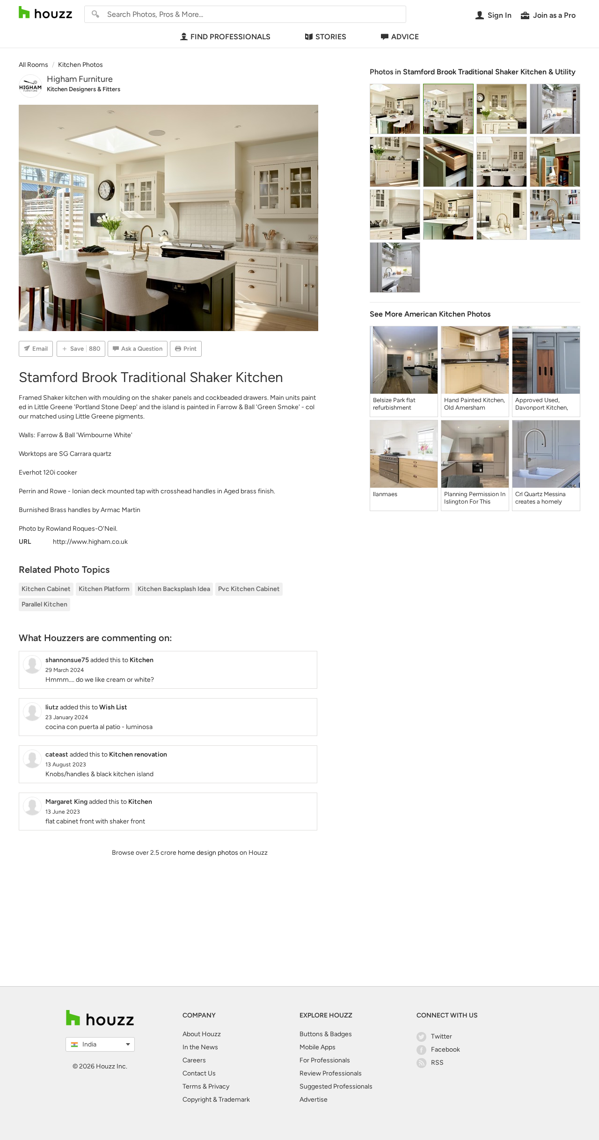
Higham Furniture (80, 79)
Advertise (314, 1100)
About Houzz (202, 1034)
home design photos (208, 853)
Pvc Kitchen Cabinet (249, 589)
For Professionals (325, 1060)
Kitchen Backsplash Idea (174, 589)
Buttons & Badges (326, 1034)
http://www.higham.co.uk (90, 542)
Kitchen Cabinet (46, 589)
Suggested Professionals (336, 1086)
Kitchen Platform (104, 589)
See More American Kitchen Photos (430, 314)
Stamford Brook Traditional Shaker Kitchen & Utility (489, 71)
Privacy (218, 1086)
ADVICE (405, 36)
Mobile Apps (318, 1047)
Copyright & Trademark (216, 1100)
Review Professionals (331, 1073)
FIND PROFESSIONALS (230, 36)
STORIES (330, 36)
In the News (200, 1047)
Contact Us (199, 1073)
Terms (192, 1086)
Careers (194, 1060)
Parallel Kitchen (44, 604)
